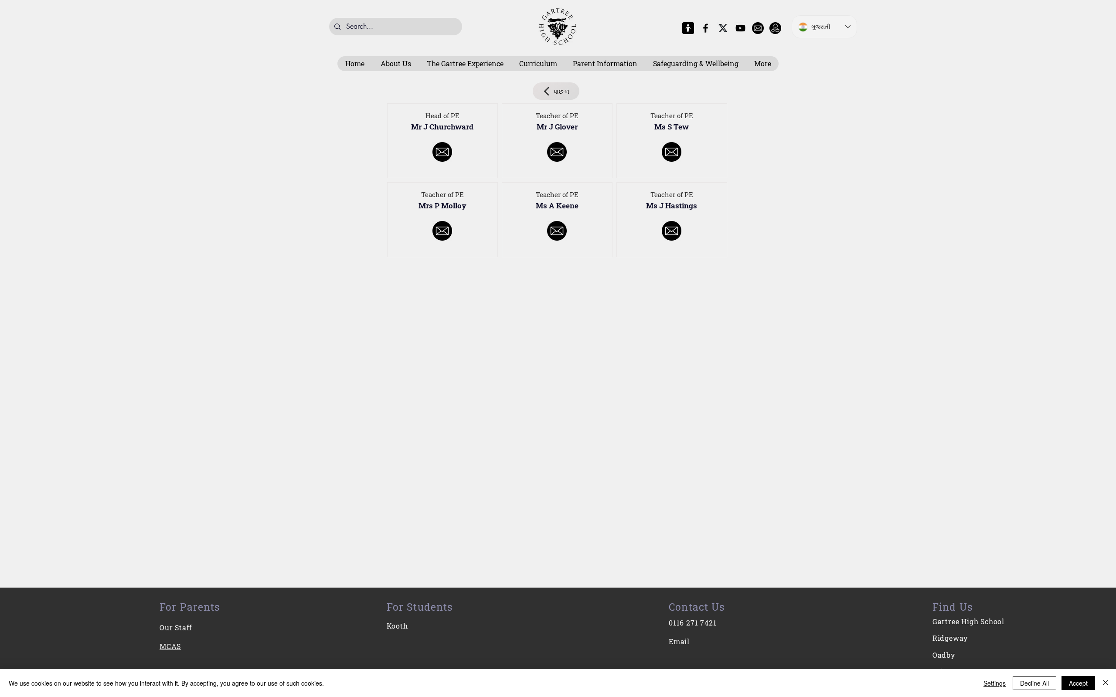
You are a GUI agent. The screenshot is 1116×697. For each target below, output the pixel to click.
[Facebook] (705, 28)
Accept (1078, 683)
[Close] (1105, 683)
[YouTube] (740, 28)
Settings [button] (994, 683)
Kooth (397, 625)
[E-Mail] (758, 28)
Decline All (1034, 683)
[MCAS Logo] (688, 28)
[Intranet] (775, 28)
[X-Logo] (723, 28)
